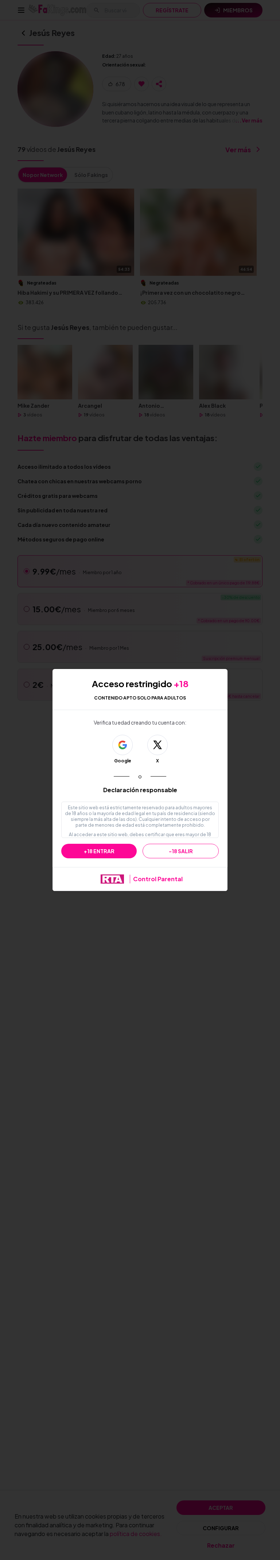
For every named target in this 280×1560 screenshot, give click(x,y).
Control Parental (158, 879)
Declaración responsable (140, 790)
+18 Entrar (99, 851)
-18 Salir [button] (181, 851)
